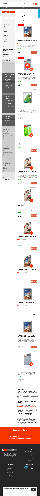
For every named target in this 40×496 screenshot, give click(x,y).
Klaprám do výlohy (8, 116)
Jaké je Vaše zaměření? (7, 179)
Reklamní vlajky (6, 156)
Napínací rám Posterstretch (9, 111)
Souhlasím (33, 489)
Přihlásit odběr (20, 441)
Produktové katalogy (10, 469)
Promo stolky (5, 154)
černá (8, 29)
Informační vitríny (6, 131)
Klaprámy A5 (7, 87)
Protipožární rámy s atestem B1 (8, 80)
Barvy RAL (10, 475)
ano (8, 52)
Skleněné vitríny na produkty (29, 455)
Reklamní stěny (6, 133)
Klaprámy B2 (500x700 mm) (9, 101)
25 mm (8, 39)
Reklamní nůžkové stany (7, 152)
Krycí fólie (6, 122)
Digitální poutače (6, 148)
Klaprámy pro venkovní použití (9, 77)
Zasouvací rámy (7, 120)
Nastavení (6, 493)
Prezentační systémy (6, 60)
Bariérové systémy (6, 143)
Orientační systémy (6, 146)
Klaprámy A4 (7, 89)
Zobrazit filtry (8, 12)
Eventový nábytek (6, 163)
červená (8, 28)
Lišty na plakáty (7, 114)
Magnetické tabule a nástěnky (6, 141)
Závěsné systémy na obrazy (29, 451)
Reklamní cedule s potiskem (6, 168)
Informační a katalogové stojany (7, 136)
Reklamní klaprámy (8, 72)
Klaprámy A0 (7, 98)
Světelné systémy (6, 150)
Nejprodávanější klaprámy (9, 74)
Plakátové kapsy (8, 118)
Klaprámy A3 (7, 92)
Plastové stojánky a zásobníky (6, 65)
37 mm (8, 41)
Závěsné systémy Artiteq (7, 62)
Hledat (31, 4)
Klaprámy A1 (7, 96)
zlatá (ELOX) (8, 31)
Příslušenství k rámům (8, 124)
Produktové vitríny (6, 129)
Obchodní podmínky (10, 472)
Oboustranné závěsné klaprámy (8, 83)
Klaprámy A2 (7, 94)
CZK (35, 0)
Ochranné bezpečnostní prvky (29, 458)
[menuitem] (7, 8)
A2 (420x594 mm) (8, 35)
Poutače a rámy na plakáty (7, 67)
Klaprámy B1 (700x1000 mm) (9, 104)
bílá (8, 26)
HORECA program (6, 138)
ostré (8, 45)
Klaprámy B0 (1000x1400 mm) (9, 107)
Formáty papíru (10, 476)
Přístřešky (29, 460)
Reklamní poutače (7, 127)
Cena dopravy (10, 468)
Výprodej (4, 177)
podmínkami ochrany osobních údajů (25, 438)
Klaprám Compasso (8, 85)
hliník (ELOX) (8, 24)
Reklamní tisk (5, 170)
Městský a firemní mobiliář (7, 172)
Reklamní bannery (6, 161)
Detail (34, 118)
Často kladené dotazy (10, 471)
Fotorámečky (7, 109)
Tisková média (5, 165)
